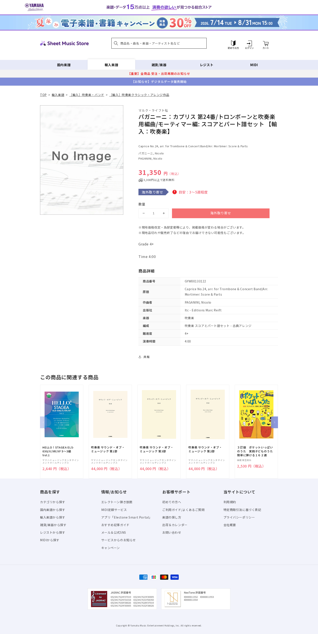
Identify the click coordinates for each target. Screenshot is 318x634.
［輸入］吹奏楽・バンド (86, 95)
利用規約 (229, 502)
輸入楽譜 (111, 64)
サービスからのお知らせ (118, 540)
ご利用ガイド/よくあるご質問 (183, 510)
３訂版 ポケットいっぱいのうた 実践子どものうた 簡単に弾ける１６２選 (256, 451)
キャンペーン (110, 548)
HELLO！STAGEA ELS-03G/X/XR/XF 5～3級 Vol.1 (58, 451)
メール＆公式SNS (113, 532)
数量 (141, 204)
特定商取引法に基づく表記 (242, 510)
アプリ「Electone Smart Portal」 (126, 517)
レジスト (206, 64)
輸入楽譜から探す (52, 517)
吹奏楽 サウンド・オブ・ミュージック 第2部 (205, 449)
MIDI (254, 64)
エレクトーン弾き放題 (117, 502)
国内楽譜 (64, 64)
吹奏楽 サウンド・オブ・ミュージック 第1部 (108, 449)
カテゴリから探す (52, 502)
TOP (43, 95)
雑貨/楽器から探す (53, 525)
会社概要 (229, 525)
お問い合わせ (171, 532)
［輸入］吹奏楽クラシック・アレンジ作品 (139, 95)
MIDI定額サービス (114, 510)
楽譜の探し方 (171, 517)
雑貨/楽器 (159, 64)
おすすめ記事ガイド (115, 525)
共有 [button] (146, 357)
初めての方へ (171, 502)
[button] (159, 43)
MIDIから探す (49, 540)
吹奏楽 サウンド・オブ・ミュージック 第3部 (156, 449)
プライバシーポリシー (239, 517)
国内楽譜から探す (52, 510)
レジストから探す (52, 532)
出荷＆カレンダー (175, 525)
